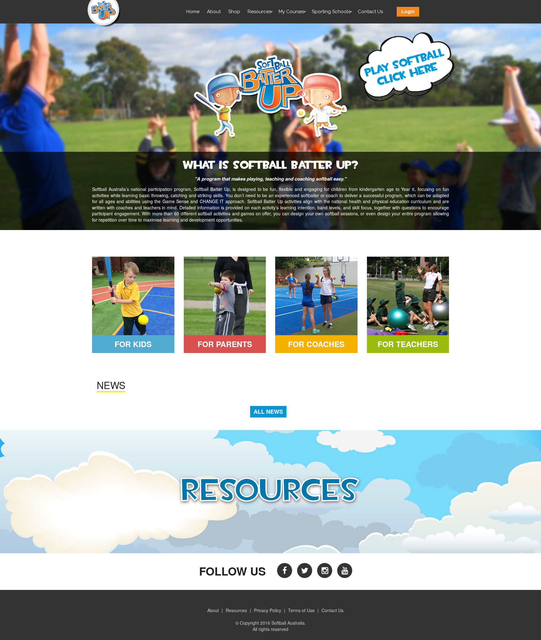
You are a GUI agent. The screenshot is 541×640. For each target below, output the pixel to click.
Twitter (304, 570)
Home (192, 11)
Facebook (284, 570)
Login (408, 11)
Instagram (324, 570)
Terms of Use (301, 610)
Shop (234, 11)
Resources (259, 11)
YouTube (345, 570)
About (214, 11)
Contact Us (370, 11)
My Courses (291, 11)
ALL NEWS (268, 411)
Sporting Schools (331, 11)
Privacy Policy (267, 610)
